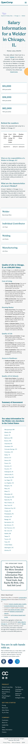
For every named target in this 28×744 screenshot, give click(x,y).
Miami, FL (7, 491)
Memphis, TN (8, 486)
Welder (23, 15)
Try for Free (5, 712)
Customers (5, 720)
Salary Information (7, 729)
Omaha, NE (7, 511)
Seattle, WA (7, 533)
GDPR (23, 742)
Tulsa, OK (7, 542)
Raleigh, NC (7, 519)
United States (8, 545)
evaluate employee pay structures (14, 606)
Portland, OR (8, 516)
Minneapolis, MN (9, 497)
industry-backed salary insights (17, 604)
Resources (5, 707)
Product (5, 684)
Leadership (5, 725)
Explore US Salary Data (6, 15)
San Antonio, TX (8, 525)
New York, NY (8, 505)
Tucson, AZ (7, 539)
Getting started (9, 702)
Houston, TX (7, 469)
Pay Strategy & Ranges (6, 696)
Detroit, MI (7, 460)
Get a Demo (5, 710)
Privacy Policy (6, 742)
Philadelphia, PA (9, 514)
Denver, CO (7, 457)
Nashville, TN (8, 500)
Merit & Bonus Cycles (6, 692)
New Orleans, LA (9, 502)
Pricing (4, 705)
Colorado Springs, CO (10, 449)
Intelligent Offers (20, 697)
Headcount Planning (18, 694)
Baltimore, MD (8, 438)
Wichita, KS (7, 550)
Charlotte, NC (8, 443)
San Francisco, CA (9, 528)
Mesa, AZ (7, 488)
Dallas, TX (7, 455)
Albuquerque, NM (9, 429)
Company (5, 717)
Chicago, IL (17, 15)
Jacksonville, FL (8, 474)
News (3, 727)
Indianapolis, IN (8, 471)
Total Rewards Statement (19, 690)
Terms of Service (16, 742)
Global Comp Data (7, 687)
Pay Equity (18, 687)
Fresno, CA (7, 463)
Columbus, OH (8, 452)
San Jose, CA (8, 530)
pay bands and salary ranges (16, 609)
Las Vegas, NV (8, 480)
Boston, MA (7, 441)
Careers (4, 732)
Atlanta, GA (7, 432)
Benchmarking (6, 689)
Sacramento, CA (9, 522)
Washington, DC (9, 547)
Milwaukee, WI (8, 494)
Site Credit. (16, 740)
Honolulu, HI (7, 466)
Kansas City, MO (9, 477)
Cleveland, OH (8, 446)
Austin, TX (7, 435)
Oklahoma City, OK (9, 508)
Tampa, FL (7, 536)
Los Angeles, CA (9, 483)
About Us (4, 722)
